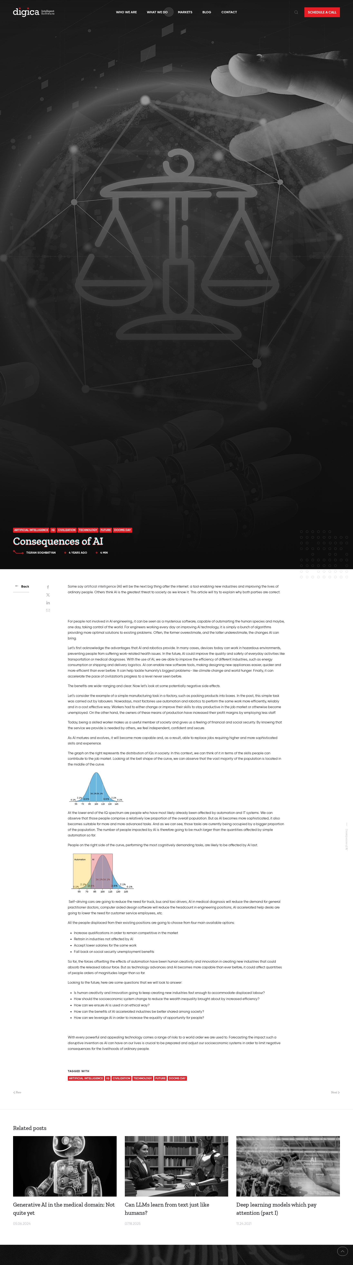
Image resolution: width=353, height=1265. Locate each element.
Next (334, 1092)
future (106, 530)
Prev (18, 1092)
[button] (296, 12)
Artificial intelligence (31, 530)
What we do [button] (157, 12)
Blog (206, 12)
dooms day (122, 530)
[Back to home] (33, 12)
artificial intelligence (100, 586)
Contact (229, 12)
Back (25, 586)
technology (88, 530)
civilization (66, 530)
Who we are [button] (126, 12)
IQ (53, 530)
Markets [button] (185, 12)
